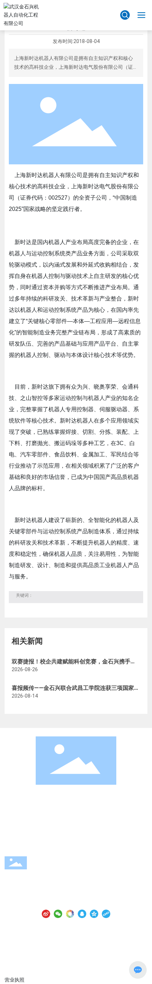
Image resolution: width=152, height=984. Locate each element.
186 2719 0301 (84, 896)
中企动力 (71, 949)
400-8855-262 (61, 871)
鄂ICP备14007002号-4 (76, 940)
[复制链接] (106, 914)
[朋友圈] (70, 914)
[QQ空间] (94, 914)
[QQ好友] (82, 914)
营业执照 (106, 949)
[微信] (58, 914)
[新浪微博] (46, 914)
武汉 (87, 949)
